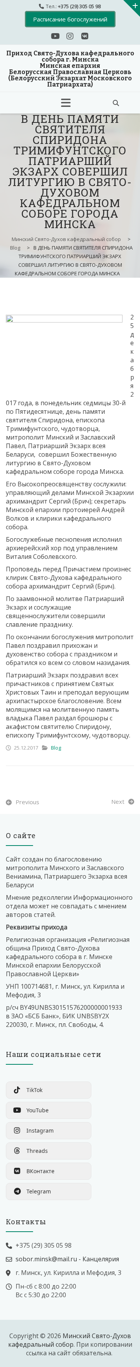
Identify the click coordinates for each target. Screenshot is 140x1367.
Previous (27, 802)
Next (117, 801)
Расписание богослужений (70, 19)
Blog (56, 747)
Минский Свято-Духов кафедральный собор (69, 1340)
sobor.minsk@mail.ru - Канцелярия (67, 1259)
